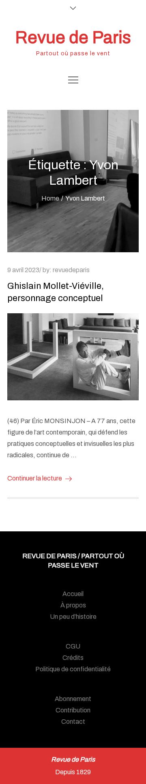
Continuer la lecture (34, 478)
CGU (73, 646)
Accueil (73, 593)
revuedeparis (71, 269)
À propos (73, 605)
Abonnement (73, 698)
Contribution (73, 710)
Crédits (73, 657)
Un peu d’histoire (73, 616)
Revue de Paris (73, 37)
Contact (73, 721)
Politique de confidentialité (73, 669)
